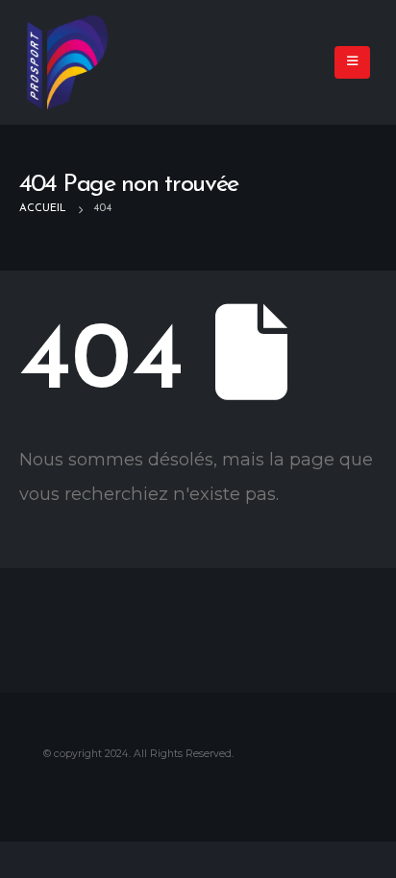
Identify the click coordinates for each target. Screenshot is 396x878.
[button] (352, 62)
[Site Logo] (67, 62)
